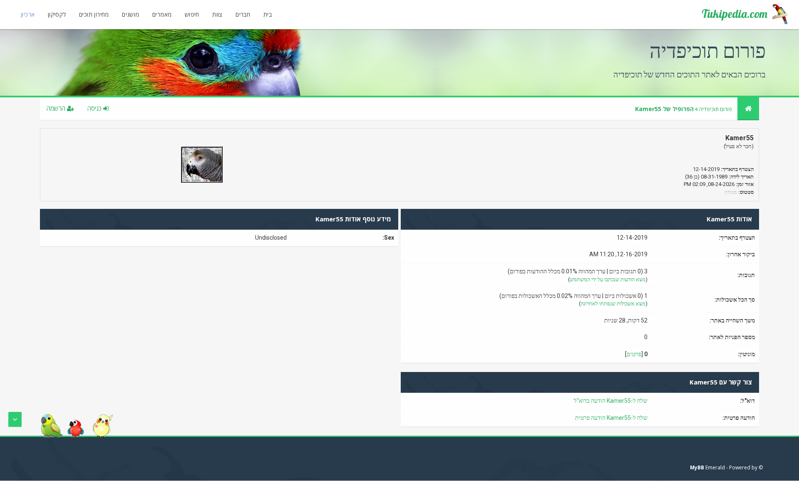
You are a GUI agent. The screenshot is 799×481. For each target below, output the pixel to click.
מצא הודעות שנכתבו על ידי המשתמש (607, 279)
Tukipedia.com (734, 14)
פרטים (634, 354)
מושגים (130, 14)
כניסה (95, 108)
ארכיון (28, 14)
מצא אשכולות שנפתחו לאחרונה (613, 303)
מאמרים (161, 14)
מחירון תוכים (94, 14)
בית (267, 14)
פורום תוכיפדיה (715, 109)
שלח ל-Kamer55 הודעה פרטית (611, 417)
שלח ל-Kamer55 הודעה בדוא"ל (611, 400)
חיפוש (192, 14)
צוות (217, 14)
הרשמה (57, 108)
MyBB (697, 467)
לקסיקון (57, 14)
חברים (243, 14)
